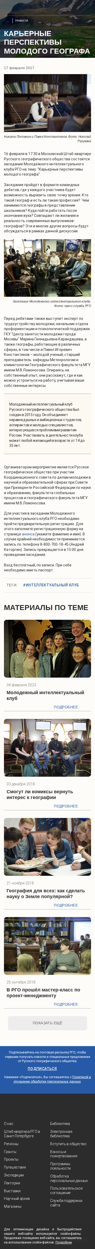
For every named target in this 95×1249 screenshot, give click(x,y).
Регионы (11, 1144)
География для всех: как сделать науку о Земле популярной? (46, 893)
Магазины (12, 1206)
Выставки (12, 1191)
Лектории (12, 1183)
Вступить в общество (68, 1144)
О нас (8, 1124)
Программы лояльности (60, 1166)
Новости (21, 20)
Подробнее (66, 707)
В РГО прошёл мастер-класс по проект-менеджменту (43, 992)
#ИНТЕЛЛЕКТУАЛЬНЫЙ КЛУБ (51, 585)
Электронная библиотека (61, 1133)
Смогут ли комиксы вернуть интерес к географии (40, 794)
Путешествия (15, 1167)
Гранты (10, 1152)
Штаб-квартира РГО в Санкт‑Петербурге (22, 1133)
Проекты (11, 1159)
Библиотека (60, 1124)
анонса (28, 534)
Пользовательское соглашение (66, 1190)
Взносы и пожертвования (63, 1154)
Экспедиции (14, 1175)
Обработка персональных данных (69, 1178)
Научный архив (17, 1198)
